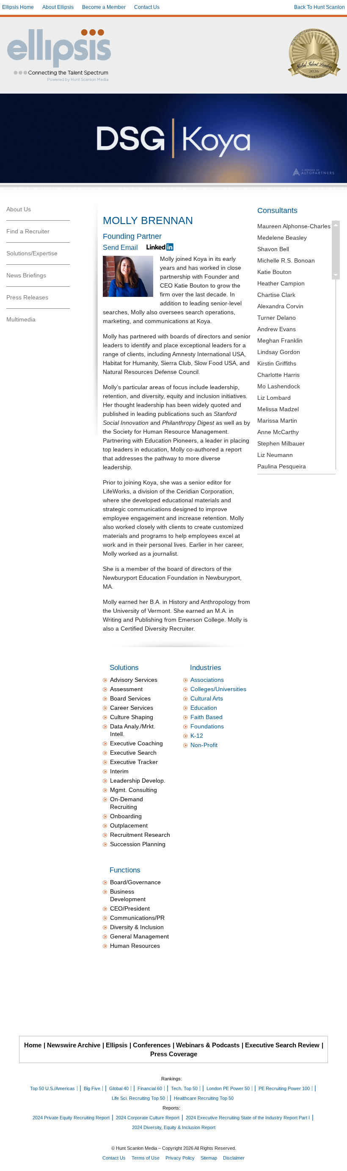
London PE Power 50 (228, 1088)
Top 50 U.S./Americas (52, 1088)
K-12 (196, 735)
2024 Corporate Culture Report (147, 1117)
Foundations (207, 726)
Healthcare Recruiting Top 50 (204, 1098)
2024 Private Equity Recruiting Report (71, 1117)
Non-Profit (204, 745)
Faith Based (206, 717)
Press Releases (27, 297)
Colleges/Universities (218, 689)
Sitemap (209, 1157)
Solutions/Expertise (32, 253)
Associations (207, 679)
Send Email (120, 247)
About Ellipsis (58, 7)
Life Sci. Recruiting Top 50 (138, 1098)
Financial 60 (150, 1088)
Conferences (152, 1045)
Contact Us (147, 7)
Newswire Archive (73, 1045)
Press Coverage (173, 1053)
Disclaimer (234, 1157)
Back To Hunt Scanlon (319, 7)
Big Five (92, 1088)
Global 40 (119, 1088)
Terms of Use (146, 1157)
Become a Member (104, 7)
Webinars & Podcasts (208, 1045)
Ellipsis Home (18, 7)
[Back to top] (335, 1159)
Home (32, 1045)
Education (203, 707)
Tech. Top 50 (184, 1088)
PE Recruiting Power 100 (284, 1088)
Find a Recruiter (28, 231)
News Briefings (26, 275)
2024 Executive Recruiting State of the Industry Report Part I (248, 1117)
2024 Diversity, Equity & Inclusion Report (173, 1127)
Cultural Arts (206, 698)
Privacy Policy (180, 1157)
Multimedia (21, 319)
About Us (18, 209)
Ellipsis (116, 1045)
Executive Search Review (282, 1045)
